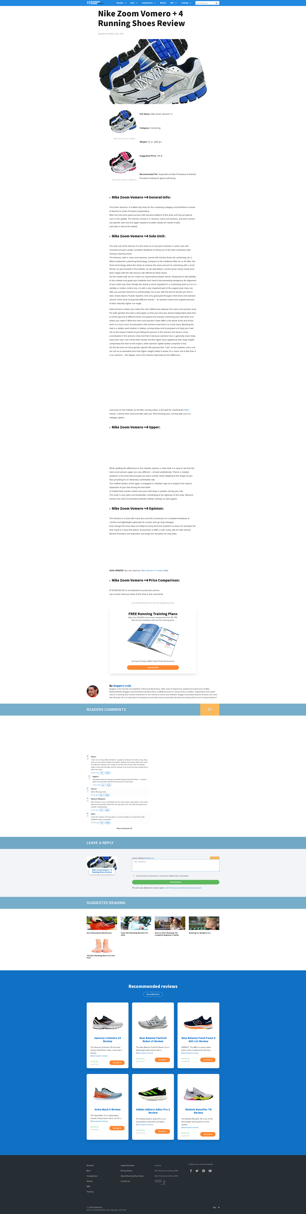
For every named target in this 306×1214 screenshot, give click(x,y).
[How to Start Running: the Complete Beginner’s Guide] (170, 923)
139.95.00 (94, 1127)
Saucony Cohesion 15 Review (107, 1039)
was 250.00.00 (140, 1133)
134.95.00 (185, 1058)
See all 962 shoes (153, 994)
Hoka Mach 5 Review (108, 1109)
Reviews (120, 3)
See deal (116, 1062)
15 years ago (95, 773)
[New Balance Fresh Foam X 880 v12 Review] (198, 1022)
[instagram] (203, 1170)
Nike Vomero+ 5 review (152, 570)
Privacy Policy (126, 1170)
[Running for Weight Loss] (204, 923)
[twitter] (197, 1170)
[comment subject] (102, 863)
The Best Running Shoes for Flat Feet (101, 956)
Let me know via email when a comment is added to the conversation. (162, 876)
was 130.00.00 (140, 1061)
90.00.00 (185, 1133)
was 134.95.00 (185, 1061)
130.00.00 (140, 1058)
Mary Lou (150, 858)
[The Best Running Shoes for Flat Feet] (102, 946)
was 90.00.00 (185, 1136)
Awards (158, 1165)
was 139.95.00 (94, 1130)
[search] (216, 3)
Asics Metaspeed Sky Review (99, 933)
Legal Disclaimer (127, 1165)
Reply (107, 773)
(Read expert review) (99, 1055)
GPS (172, 3)
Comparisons (147, 3)
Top (214, 1207)
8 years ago (94, 810)
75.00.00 (94, 1061)
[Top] (219, 1207)
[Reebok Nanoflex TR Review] (198, 1093)
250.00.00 (140, 1130)
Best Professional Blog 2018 (166, 1176)
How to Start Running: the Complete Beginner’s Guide (167, 934)
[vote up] (87, 756)
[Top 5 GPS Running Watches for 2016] (136, 923)
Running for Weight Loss (199, 933)
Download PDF (153, 667)
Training (184, 3)
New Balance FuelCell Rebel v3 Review (153, 1039)
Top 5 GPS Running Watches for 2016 (134, 934)
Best (132, 3)
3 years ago (94, 795)
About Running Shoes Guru (132, 1176)
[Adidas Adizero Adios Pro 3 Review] (153, 1093)
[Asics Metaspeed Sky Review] (102, 923)
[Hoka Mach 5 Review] (107, 1093)
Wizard (163, 3)
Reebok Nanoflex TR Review (198, 1111)
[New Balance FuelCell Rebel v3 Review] (153, 1022)
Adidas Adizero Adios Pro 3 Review (153, 1111)
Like (102, 773)
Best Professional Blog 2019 (166, 1170)
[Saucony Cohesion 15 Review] (107, 1022)
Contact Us (125, 1181)
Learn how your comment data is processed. (183, 887)
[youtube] (210, 1170)
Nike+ (187, 409)
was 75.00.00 (94, 1064)
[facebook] (190, 1170)
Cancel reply (215, 858)
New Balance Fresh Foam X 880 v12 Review (198, 1039)
